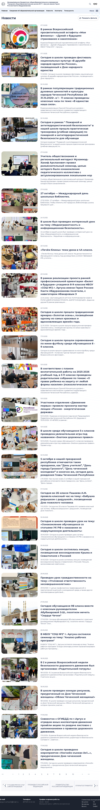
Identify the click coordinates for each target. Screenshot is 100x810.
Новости (49, 11)
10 (73, 774)
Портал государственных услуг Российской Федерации (14, 785)
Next (94, 786)
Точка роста (69, 11)
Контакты (58, 11)
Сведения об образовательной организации (26, 11)
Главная (4, 11)
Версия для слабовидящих (94, 4)
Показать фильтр (89, 18)
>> (89, 774)
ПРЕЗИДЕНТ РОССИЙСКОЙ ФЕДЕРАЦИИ (38, 785)
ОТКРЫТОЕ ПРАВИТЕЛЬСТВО (86, 786)
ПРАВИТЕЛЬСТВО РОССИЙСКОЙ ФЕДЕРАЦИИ (62, 785)
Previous (5, 786)
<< (3, 774)
